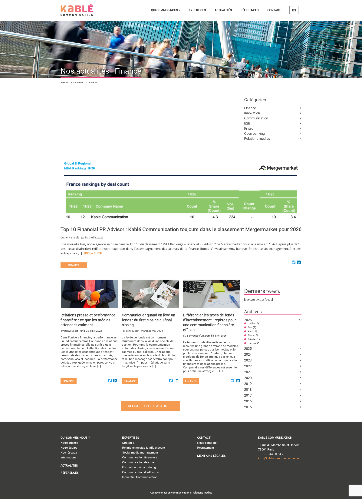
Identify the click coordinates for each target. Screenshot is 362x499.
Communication (256, 118)
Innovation (252, 113)
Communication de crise (138, 462)
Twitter (272, 470)
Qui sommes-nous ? (165, 10)
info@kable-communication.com (279, 458)
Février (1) (254, 339)
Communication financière (139, 457)
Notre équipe (69, 447)
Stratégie (128, 442)
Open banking (254, 133)
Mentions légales (211, 455)
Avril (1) (252, 331)
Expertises (197, 10)
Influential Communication (139, 477)
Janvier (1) (254, 343)
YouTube (283, 470)
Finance (250, 108)
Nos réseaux (69, 452)
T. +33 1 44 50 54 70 (271, 454)
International (69, 457)
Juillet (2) (253, 323)
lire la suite (92, 253)
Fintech (249, 128)
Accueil (64, 82)
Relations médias (257, 139)
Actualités (223, 10)
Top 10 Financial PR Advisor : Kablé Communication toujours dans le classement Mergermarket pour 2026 (181, 229)
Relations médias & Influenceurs (143, 447)
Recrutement (205, 447)
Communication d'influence (140, 472)
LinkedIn (261, 470)
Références (250, 10)
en (294, 10)
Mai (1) (252, 327)
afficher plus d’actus (147, 406)
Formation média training (139, 467)
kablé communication (275, 437)
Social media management (140, 452)
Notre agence (69, 442)
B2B (247, 123)
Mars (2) (253, 335)
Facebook (293, 470)
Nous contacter (207, 442)
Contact (274, 10)
